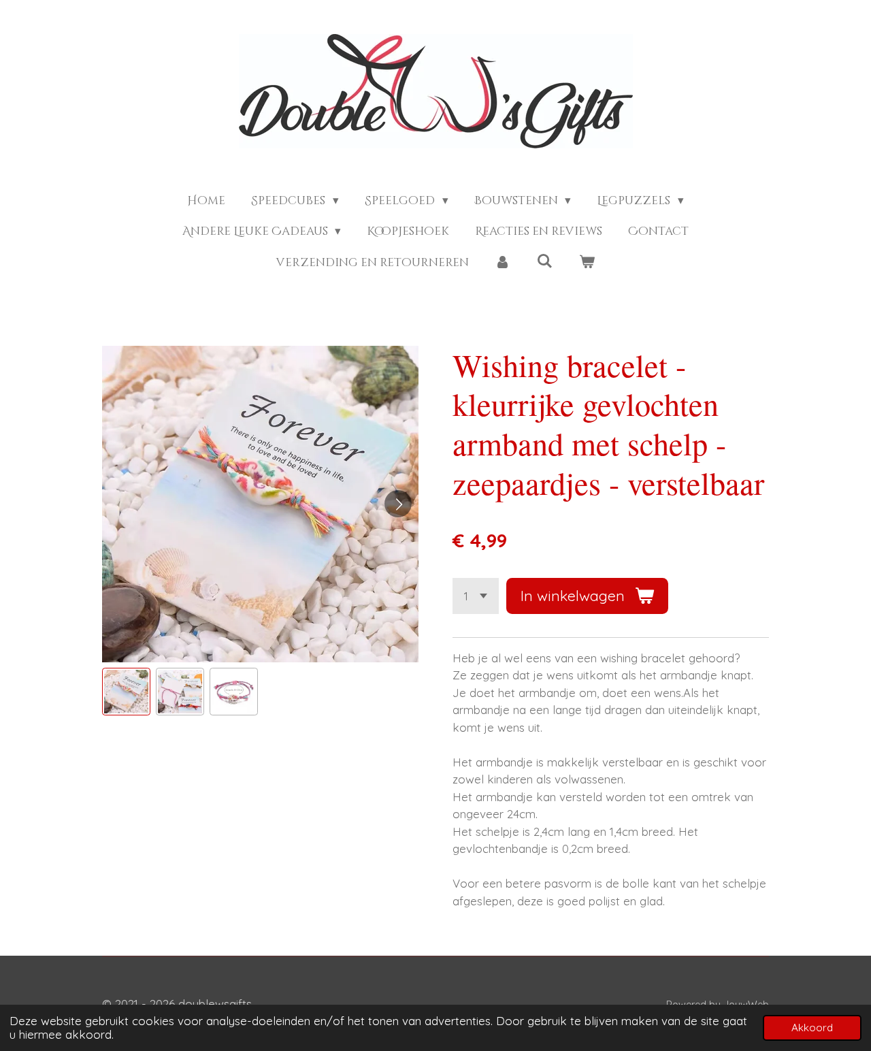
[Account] (503, 262)
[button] (126, 692)
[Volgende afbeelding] (398, 503)
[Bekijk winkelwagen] (586, 262)
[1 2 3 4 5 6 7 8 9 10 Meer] (476, 596)
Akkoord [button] (812, 1027)
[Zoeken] (545, 261)
